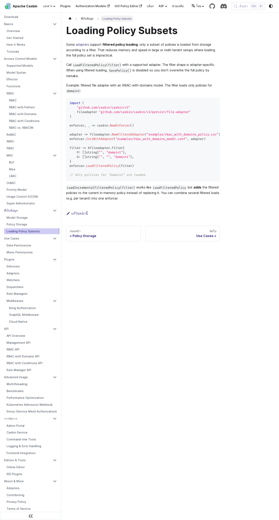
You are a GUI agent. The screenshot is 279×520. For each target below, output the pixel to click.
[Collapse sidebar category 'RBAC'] (54, 93)
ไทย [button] (198, 6)
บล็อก (150, 6)
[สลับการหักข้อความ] (207, 102)
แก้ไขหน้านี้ (79, 213)
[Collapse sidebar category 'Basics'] (54, 24)
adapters (82, 44)
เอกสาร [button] (47, 6)
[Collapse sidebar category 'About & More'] (54, 481)
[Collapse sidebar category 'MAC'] (54, 155)
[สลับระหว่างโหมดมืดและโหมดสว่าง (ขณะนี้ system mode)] (271, 6)
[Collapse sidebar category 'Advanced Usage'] (54, 377)
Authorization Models (91, 6)
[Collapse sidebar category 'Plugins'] (54, 259)
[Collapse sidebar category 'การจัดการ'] (54, 418)
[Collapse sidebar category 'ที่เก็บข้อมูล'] (54, 210)
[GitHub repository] (212, 6)
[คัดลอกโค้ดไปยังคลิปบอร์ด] (214, 102)
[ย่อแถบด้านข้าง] (30, 516)
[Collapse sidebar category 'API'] (54, 329)
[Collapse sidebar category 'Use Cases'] (54, 238)
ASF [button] (161, 6)
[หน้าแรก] (70, 19)
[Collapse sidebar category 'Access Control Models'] (54, 58)
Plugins (65, 6)
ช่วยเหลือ (178, 6)
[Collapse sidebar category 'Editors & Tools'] (54, 460)
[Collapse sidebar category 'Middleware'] (54, 301)
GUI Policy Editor (126, 6)
